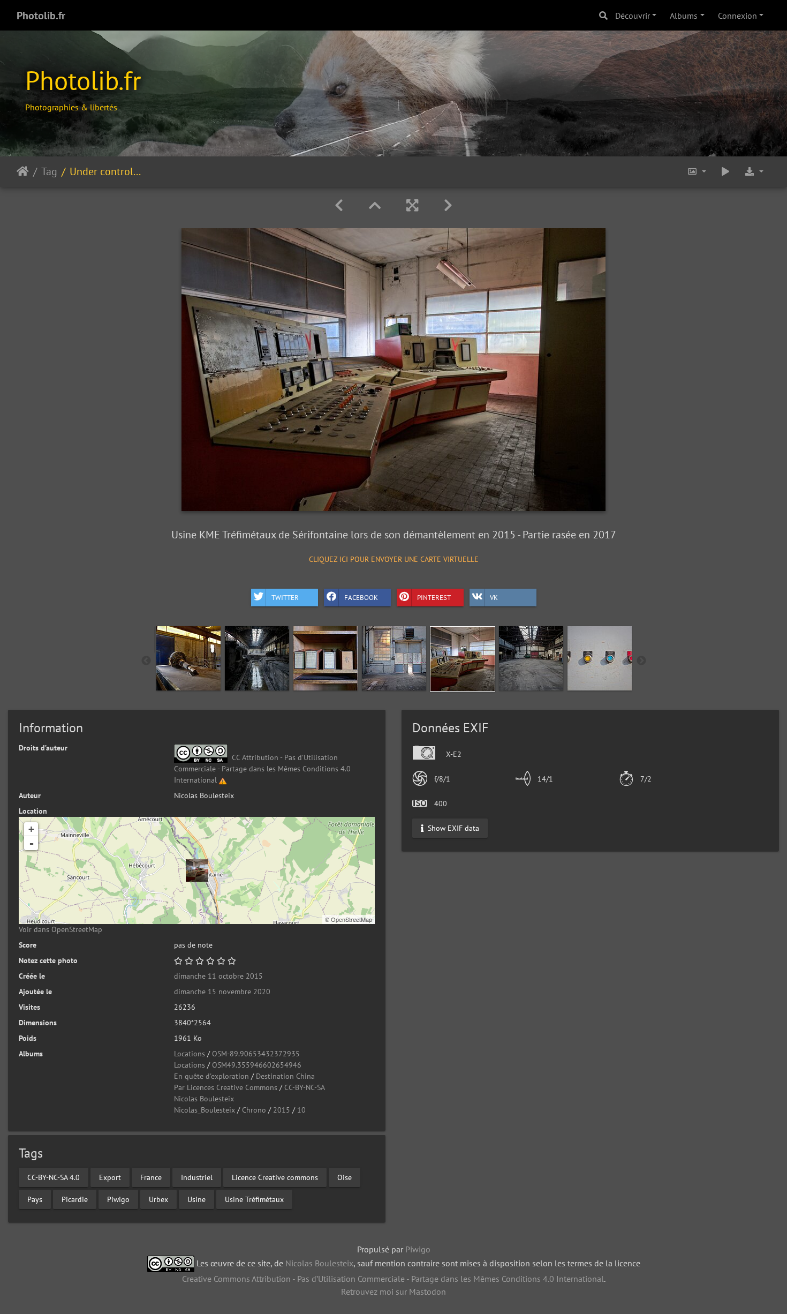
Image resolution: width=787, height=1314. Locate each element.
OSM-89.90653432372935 (256, 1053)
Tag (49, 171)
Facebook (361, 597)
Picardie (75, 1199)
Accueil (23, 171)
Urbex (158, 1199)
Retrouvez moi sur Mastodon (393, 1291)
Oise (344, 1177)
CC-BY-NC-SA (304, 1087)
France (151, 1177)
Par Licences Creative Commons (225, 1087)
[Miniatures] (375, 205)
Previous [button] (146, 661)
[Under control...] (197, 870)
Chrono (254, 1110)
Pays (34, 1199)
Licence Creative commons (275, 1177)
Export (110, 1177)
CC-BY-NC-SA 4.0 (53, 1177)
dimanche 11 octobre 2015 (218, 976)
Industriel (197, 1177)
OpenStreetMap (351, 919)
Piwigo (118, 1199)
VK (494, 597)
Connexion (737, 15)
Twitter (285, 597)
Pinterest (434, 597)
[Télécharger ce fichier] (753, 172)
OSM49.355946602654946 (256, 1065)
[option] (188, 658)
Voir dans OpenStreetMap (60, 929)
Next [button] (641, 661)
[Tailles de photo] (696, 172)
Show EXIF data (452, 827)
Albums (684, 15)
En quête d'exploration (211, 1076)
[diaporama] (725, 172)
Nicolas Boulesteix (204, 1098)
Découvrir (632, 15)
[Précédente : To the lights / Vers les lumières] (339, 205)
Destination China (285, 1076)
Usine (196, 1199)
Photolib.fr (41, 15)
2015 (281, 1110)
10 (301, 1110)
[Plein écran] (412, 205)
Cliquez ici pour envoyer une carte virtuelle (394, 559)
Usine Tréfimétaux (254, 1199)
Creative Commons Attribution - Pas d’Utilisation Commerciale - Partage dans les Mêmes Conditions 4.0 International (393, 1278)
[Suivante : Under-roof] (448, 205)
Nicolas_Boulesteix (204, 1110)
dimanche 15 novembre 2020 (222, 991)
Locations (189, 1053)
